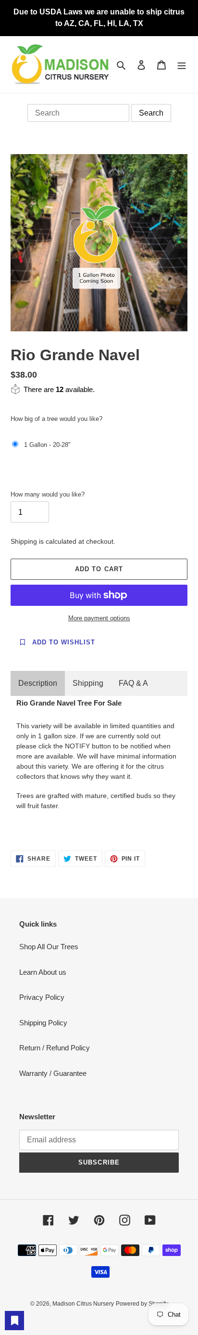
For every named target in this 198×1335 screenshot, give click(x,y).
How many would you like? (48, 494)
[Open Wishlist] (14, 1320)
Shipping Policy (43, 1023)
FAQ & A (133, 683)
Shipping (88, 683)
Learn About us (42, 972)
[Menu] (182, 64)
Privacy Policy (41, 997)
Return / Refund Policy (54, 1048)
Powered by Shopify (142, 1303)
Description (37, 683)
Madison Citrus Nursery (83, 1303)
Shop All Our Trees (48, 946)
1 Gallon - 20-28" (47, 444)
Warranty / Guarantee (53, 1073)
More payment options (99, 618)
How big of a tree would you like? (56, 418)
